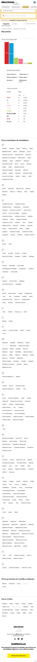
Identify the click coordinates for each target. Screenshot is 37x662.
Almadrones (18, 160)
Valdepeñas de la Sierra (21, 527)
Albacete (4, 583)
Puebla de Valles (6, 419)
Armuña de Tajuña (27, 173)
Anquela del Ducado (19, 167)
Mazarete (18, 348)
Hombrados (17, 296)
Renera (26, 438)
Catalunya (25, 606)
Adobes (18, 148)
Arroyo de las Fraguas (7, 176)
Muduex (26, 364)
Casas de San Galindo (14, 213)
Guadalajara (18, 284)
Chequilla (30, 222)
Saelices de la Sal (20, 459)
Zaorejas (4, 567)
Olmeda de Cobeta (20, 385)
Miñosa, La (5, 358)
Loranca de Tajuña (13, 330)
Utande (16, 512)
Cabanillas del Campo (7, 204)
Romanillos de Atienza (19, 447)
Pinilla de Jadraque (19, 404)
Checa (24, 222)
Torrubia (14, 499)
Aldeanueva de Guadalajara (9, 157)
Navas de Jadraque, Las (8, 376)
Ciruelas (4, 228)
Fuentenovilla (14, 271)
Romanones (30, 447)
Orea (24, 389)
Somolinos (31, 469)
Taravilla (18, 481)
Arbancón (25, 170)
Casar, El (4, 213)
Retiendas (4, 441)
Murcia (30, 613)
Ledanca (4, 330)
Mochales (12, 358)
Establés (25, 256)
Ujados (10, 512)
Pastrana (29, 398)
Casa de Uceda (27, 210)
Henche (4, 293)
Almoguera (26, 160)
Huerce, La (17, 299)
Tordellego (24, 484)
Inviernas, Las (18, 311)
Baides (4, 188)
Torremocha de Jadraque (19, 493)
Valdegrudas (23, 524)
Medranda (4, 352)
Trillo (17, 503)
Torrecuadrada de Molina (8, 490)
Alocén (16, 164)
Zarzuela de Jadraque (14, 567)
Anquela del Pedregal (7, 170)
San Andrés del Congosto (8, 462)
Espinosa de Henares (7, 256)
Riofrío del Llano (6, 444)
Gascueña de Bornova (7, 284)
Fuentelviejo (5, 271)
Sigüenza (10, 469)
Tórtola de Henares (26, 503)
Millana (11, 355)
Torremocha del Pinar (21, 496)
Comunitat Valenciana (7, 609)
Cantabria (30, 603)
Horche (31, 296)
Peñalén (11, 404)
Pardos (4, 398)
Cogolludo (4, 231)
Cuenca (18, 583)
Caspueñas (24, 213)
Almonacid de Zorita (7, 164)
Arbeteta (4, 173)
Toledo (4, 586)
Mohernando (20, 358)
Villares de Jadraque (7, 543)
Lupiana (22, 330)
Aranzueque (18, 170)
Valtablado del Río (14, 533)
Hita (10, 296)
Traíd (4, 503)
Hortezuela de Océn (7, 299)
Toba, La (17, 484)
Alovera (22, 164)
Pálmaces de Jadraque (18, 419)
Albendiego (22, 151)
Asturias (17, 603)
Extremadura (24, 609)
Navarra (4, 616)
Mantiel (27, 342)
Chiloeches (15, 225)
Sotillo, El (4, 472)
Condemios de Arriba (27, 231)
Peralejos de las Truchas (16, 401)
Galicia (31, 609)
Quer (4, 429)
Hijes (4, 296)
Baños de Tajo (20, 188)
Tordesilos (13, 487)
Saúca (10, 466)
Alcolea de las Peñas (7, 154)
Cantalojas (4, 210)
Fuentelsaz (31, 268)
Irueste (25, 311)
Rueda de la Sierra (6, 450)
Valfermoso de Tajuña (24, 530)
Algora (29, 157)
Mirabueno (25, 355)
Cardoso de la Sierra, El (15, 210)
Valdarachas (5, 521)
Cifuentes (22, 225)
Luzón (4, 333)
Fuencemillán (20, 265)
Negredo (18, 376)
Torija (20, 487)
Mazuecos (25, 348)
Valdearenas (13, 521)
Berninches (5, 191)
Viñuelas (25, 546)
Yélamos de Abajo (6, 558)
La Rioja (12, 613)
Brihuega (19, 191)
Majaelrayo (5, 342)
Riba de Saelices (13, 441)
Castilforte (30, 216)
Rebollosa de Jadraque (7, 438)
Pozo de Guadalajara (20, 413)
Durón (10, 244)
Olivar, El (11, 385)
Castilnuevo (5, 219)
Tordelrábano (5, 487)
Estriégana (31, 256)
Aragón (11, 603)
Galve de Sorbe (13, 281)
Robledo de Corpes (7, 447)
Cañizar (12, 219)
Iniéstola (10, 311)
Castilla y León (5, 606)
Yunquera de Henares (19, 555)
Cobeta (21, 228)
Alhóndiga (4, 160)
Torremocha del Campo (8, 496)
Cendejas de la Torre (7, 222)
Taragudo (11, 481)
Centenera (17, 222)
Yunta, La (29, 555)
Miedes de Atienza (28, 352)
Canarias (24, 603)
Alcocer (29, 151)
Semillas (23, 466)
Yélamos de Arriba (18, 558)
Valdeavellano (22, 521)
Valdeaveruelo (5, 524)
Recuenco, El (19, 438)
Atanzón (18, 176)
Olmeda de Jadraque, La (8, 389)
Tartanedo (25, 481)
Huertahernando (26, 299)
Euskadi (17, 609)
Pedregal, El (5, 401)
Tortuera (21, 499)
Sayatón (4, 466)
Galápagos (21, 281)
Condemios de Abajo (15, 231)
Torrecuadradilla (21, 490)
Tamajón (4, 481)
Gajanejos (4, 281)
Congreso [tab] (6, 24)
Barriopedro (11, 188)
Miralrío (32, 355)
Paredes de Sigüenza (13, 398)
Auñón (30, 176)
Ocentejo (4, 385)
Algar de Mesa (21, 157)
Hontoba (24, 296)
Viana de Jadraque (6, 536)
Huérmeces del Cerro (20, 302)
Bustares (4, 194)
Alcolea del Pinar (19, 154)
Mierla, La (4, 355)
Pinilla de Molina (6, 407)
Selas (16, 466)
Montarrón (30, 361)
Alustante (29, 164)
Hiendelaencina (28, 293)
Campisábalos (17, 207)
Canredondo (26, 207)
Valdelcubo (31, 524)
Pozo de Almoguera (7, 413)
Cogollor (27, 228)
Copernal (12, 234)
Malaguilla (12, 342)
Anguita (4, 167)
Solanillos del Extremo (20, 469)
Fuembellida (12, 265)
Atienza (24, 176)
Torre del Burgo (28, 487)
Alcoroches (28, 154)
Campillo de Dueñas (20, 204)
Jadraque (4, 321)
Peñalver (4, 404)
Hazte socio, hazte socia (18, 655)
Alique (11, 160)
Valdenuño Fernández (7, 527)
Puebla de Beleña (29, 416)
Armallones (18, 173)
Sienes (4, 469)
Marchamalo (13, 345)
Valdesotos (14, 530)
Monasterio (16, 361)
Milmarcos (17, 355)
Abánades (11, 148)
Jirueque (11, 321)
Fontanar (4, 265)
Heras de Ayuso (12, 293)
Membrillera (18, 352)
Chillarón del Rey (6, 225)
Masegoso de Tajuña (24, 345)
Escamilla (10, 253)
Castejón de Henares (7, 216)
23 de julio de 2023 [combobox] (8, 10)
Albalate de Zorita (6, 151)
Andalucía (4, 603)
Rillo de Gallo (23, 441)
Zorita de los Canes (26, 567)
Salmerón (29, 459)
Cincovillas (30, 225)
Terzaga (4, 484)
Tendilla (32, 481)
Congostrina (5, 234)
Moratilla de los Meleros (8, 364)
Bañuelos (28, 188)
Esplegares (17, 256)
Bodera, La (12, 191)
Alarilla (31, 148)
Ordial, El (18, 389)
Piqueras (21, 407)
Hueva (4, 302)
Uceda (4, 512)
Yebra (10, 555)
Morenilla (19, 364)
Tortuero (27, 499)
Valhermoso (5, 533)
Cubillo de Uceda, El (29, 234)
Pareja (22, 398)
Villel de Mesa (17, 546)
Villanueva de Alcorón (19, 536)
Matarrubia (5, 348)
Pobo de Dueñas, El (7, 410)
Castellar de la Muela (20, 216)
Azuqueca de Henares (7, 179)
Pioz (15, 407)
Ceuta (32, 606)
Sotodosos (11, 472)
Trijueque (10, 503)
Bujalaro (32, 191)
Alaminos (24, 148)
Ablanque (4, 148)
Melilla (24, 613)
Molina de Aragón (6, 361)
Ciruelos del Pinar (12, 228)
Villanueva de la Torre (21, 540)
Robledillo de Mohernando (19, 444)
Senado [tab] (14, 24)
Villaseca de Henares (19, 543)
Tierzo (10, 484)
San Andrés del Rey (21, 462)
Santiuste (31, 462)
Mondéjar (23, 361)
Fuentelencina (22, 268)
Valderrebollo (5, 530)
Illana (4, 311)
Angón (10, 167)
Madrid (18, 613)
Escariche (17, 253)
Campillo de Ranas (6, 207)
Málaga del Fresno (6, 367)
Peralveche (27, 401)
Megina (11, 352)
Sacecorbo (4, 459)
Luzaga (28, 330)
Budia (26, 191)
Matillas (12, 348)
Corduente (19, 234)
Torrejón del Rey (6, 493)
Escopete (24, 253)
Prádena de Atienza (18, 416)
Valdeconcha (15, 524)
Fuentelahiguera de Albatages (9, 268)
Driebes (4, 244)
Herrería (20, 293)
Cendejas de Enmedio (21, 219)
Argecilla (11, 173)
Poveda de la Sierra (19, 410)
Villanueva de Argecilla (7, 540)
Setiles (28, 466)
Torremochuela (6, 499)
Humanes (10, 302)
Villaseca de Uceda (7, 546)
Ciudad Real (12, 583)
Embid (4, 253)
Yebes (4, 555)
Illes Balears (5, 613)
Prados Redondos (6, 416)
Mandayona (20, 342)
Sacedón (12, 459)
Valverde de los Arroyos (28, 533)
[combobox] (20, 15)
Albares (15, 151)
